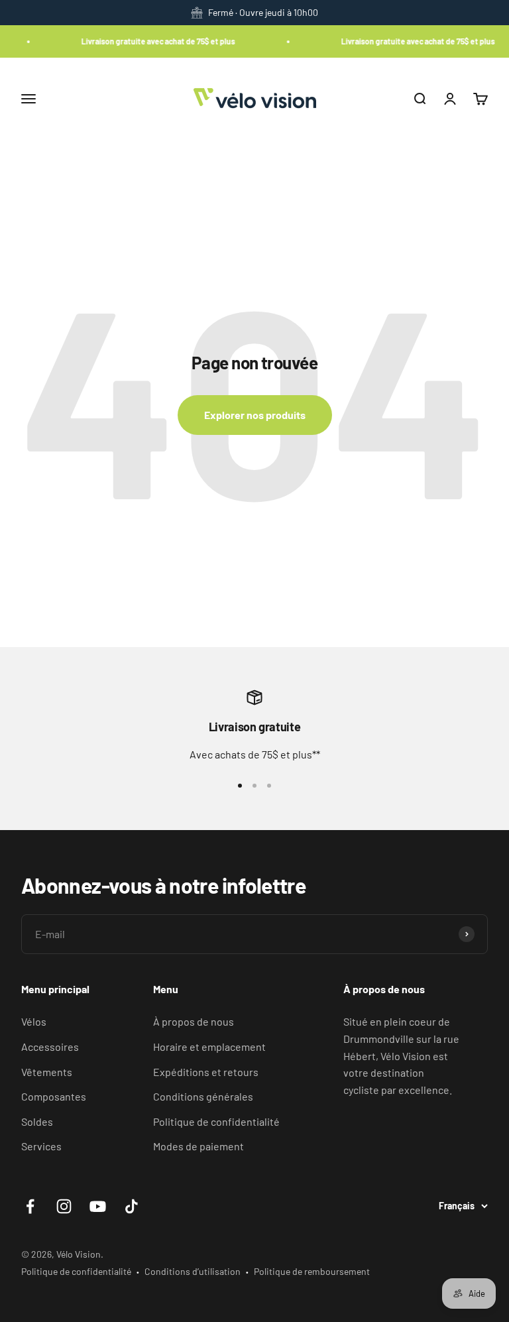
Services (41, 1146)
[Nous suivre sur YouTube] (98, 1206)
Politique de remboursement (312, 1271)
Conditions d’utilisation (192, 1271)
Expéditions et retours (205, 1071)
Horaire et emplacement (209, 1046)
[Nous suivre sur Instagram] (64, 1206)
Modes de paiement (198, 1146)
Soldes (37, 1121)
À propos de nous (193, 1021)
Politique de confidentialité (216, 1121)
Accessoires (50, 1046)
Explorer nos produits (255, 414)
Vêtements (46, 1071)
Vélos (33, 1021)
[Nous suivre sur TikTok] (132, 1206)
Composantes (53, 1096)
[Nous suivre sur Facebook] (30, 1206)
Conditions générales (203, 1096)
